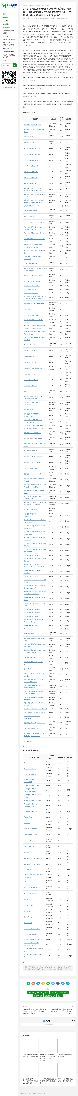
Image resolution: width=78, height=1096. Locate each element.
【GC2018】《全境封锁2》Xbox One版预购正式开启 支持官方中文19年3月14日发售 (62, 1011)
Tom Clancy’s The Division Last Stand (35, 709)
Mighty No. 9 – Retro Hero (32, 462)
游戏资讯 (6, 17)
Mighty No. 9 (27, 852)
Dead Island (27, 763)
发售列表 (6, 36)
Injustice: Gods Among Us (31, 829)
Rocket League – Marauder (32, 609)
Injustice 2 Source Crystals (32, 350)
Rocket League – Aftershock (32, 555)
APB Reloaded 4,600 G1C (32, 166)
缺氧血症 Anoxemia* (30, 142)
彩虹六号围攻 (38, 996)
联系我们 (6, 60)
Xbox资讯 (52, 19)
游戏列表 (35, 119)
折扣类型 (68, 119)
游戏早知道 (9, 6)
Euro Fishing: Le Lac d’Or (31, 289)
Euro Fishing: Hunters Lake (32, 286)
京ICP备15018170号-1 (39, 1093)
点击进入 (32, 80)
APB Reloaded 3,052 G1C (32, 160)
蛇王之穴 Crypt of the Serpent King (34, 222)
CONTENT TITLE (33, 757)
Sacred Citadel (28, 905)
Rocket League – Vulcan (31, 629)
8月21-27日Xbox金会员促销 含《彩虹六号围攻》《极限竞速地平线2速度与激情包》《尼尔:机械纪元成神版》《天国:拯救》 (48, 968)
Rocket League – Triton (31, 625)
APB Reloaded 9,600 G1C (32, 184)
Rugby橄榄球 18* (29, 633)
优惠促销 (6, 24)
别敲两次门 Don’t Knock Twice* (33, 275)
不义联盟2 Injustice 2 (30, 344)
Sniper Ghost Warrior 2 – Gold (33, 939)
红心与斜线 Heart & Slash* (32, 315)
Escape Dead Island (30, 775)
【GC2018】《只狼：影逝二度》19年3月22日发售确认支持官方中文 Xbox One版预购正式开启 (34, 1011)
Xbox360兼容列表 (8, 51)
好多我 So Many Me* (30, 657)
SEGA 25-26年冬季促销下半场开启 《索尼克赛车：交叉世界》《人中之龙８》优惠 (48, 1057)
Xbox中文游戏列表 (9, 39)
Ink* (25, 392)
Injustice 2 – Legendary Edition (33, 368)
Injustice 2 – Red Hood (31, 380)
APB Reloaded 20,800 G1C (32, 154)
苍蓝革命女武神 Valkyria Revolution (34, 723)
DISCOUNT (61, 757)
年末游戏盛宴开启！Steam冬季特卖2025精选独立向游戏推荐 (30, 1081)
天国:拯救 (54, 992)
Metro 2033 (27, 840)
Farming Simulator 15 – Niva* (33, 800)
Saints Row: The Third (30, 935)
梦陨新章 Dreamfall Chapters (32, 281)
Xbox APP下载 (7, 48)
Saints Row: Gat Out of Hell (32, 929)
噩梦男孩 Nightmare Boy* (31, 509)
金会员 (60, 996)
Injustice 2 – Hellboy (30, 362)
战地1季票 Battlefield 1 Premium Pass (35, 206)
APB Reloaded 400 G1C (31, 172)
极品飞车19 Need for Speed (32, 474)
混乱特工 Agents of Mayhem (32, 125)
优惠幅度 (61, 119)
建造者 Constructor (29, 216)
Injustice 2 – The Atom (30, 386)
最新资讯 (65, 19)
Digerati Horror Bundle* (31, 263)
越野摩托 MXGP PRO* (30, 468)
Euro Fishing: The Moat (31, 293)
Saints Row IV (28, 923)
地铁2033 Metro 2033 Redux (32, 433)
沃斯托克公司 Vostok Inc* (31, 729)
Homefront (27, 823)
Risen (25, 882)
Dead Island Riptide (30, 769)
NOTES (69, 757)
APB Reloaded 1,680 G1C (32, 148)
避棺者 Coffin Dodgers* (31, 211)
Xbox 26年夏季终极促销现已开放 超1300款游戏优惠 (30, 1055)
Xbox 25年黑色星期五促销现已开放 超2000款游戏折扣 (48, 1081)
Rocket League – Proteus (31, 616)
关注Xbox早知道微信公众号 (9, 56)
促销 (46, 992)
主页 (4, 14)
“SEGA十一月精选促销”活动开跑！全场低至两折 (65, 1080)
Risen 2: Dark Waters (30, 887)
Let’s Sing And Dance (30, 835)
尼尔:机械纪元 (63, 992)
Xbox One (31, 992)
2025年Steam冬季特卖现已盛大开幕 (64, 1055)
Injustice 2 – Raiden (30, 374)
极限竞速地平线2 (50, 996)
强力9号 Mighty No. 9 (30, 450)
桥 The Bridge (28, 669)
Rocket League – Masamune (32, 613)
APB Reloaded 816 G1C (31, 178)
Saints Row (27, 911)
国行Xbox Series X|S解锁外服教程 (8, 44)
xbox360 (39, 992)
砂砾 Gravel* (27, 309)
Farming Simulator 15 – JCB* (32, 785)
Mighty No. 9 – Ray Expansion (33, 456)
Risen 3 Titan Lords (30, 893)
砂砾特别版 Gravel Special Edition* (34, 303)
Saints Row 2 (28, 917)
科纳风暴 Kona (28, 409)
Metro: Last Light (29, 846)
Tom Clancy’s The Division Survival (34, 712)
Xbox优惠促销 (45, 5)
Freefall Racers (28, 817)
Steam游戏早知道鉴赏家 (8, 32)
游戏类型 (53, 119)
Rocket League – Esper (31, 576)
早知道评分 (6, 27)
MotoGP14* (27, 870)
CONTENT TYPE (51, 757)
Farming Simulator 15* (30, 811)
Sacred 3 (26, 899)
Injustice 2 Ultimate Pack (31, 356)
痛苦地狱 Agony (28, 136)
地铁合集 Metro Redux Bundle (33, 439)
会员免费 (6, 21)
